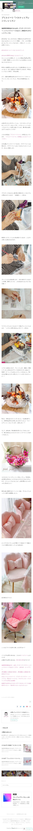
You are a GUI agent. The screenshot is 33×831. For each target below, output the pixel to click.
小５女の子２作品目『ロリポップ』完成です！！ (14, 745)
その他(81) (12, 697)
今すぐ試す (21, 6)
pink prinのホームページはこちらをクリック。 (13, 50)
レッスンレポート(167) (6, 697)
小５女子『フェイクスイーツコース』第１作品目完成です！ (17, 758)
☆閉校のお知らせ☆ (7, 732)
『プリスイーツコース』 (15, 134)
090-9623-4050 (20, 660)
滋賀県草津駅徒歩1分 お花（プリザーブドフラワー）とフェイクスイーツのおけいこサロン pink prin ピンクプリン (16, 667)
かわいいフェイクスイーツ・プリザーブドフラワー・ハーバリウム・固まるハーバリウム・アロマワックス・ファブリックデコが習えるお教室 (16, 678)
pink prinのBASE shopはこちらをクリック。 (13, 55)
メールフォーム (25, 655)
